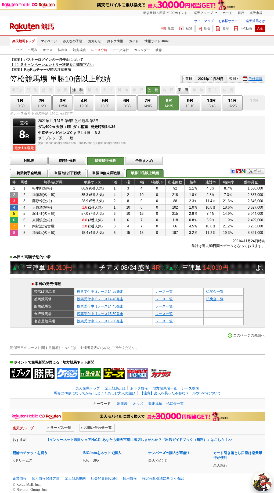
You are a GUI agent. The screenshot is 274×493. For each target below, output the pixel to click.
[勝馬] (44, 373)
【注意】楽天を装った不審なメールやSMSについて (180, 393)
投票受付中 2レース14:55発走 (100, 292)
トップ (17, 50)
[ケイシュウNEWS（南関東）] (67, 373)
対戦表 (29, 161)
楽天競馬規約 (75, 478)
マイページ (49, 41)
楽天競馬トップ (23, 41)
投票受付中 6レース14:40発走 (100, 299)
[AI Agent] (262, 482)
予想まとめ (144, 161)
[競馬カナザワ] (160, 373)
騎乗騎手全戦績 (29, 173)
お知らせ (94, 41)
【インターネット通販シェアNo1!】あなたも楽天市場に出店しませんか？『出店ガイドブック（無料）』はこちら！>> (139, 440)
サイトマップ (204, 21)
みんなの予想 (72, 41)
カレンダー (142, 50)
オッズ (47, 50)
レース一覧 (164, 292)
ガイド (134, 41)
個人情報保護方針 (46, 478)
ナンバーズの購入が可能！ (169, 453)
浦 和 (77, 90)
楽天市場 (256, 13)
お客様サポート (229, 21)
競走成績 (79, 50)
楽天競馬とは (255, 21)
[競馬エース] (114, 373)
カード (227, 13)
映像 (159, 50)
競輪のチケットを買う (30, 453)
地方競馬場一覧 (165, 388)
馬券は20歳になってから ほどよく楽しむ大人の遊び (94, 393)
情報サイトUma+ (157, 41)
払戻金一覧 (214, 292)
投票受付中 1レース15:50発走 (100, 314)
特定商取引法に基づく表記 (163, 478)
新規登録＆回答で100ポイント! (165, 13)
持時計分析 (67, 161)
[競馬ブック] (20, 373)
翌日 (232, 79)
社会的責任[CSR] (104, 478)
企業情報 (20, 478)
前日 (188, 79)
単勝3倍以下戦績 (67, 173)
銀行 (241, 13)
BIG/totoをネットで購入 (102, 453)
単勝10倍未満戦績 (106, 173)
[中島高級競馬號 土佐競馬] (137, 373)
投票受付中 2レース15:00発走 (100, 321)
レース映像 (190, 388)
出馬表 (32, 50)
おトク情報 (115, 41)
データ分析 (121, 50)
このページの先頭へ (249, 335)
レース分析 (99, 50)
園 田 (183, 90)
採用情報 (130, 478)
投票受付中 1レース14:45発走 (100, 306)
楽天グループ (204, 13)
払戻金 (62, 50)
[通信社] (90, 373)
